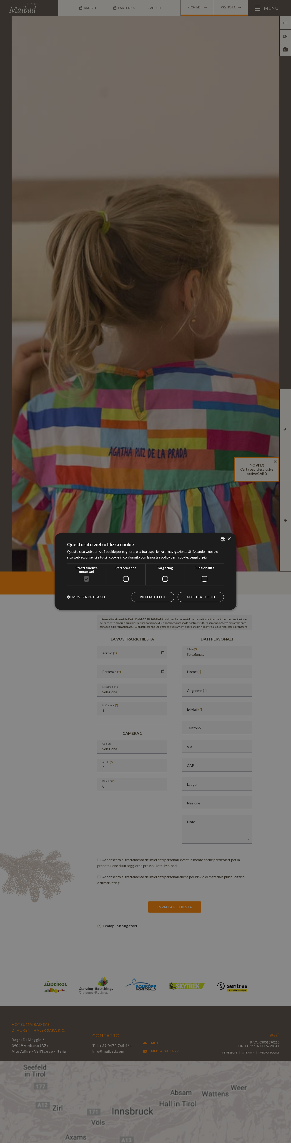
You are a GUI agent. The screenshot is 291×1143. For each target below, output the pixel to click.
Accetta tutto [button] (200, 597)
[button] (86, 597)
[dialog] (145, 571)
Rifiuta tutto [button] (153, 597)
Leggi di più (198, 557)
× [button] (229, 539)
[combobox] (223, 539)
